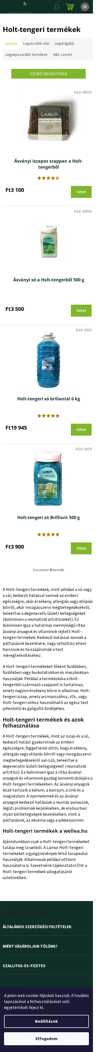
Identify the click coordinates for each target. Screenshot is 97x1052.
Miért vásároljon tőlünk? (30, 946)
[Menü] (84, 6)
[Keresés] (56, 6)
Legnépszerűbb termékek (26, 54)
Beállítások (46, 1021)
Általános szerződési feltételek (37, 927)
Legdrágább (64, 43)
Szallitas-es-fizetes (24, 966)
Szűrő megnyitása (48, 73)
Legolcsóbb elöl (36, 43)
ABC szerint (62, 54)
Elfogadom (47, 1039)
